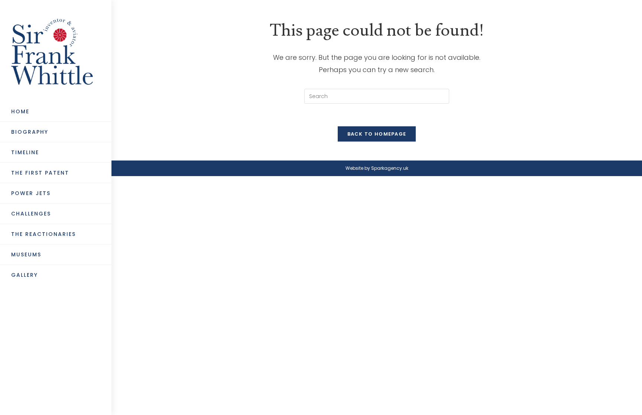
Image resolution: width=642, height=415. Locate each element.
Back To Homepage (376, 133)
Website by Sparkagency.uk (377, 168)
